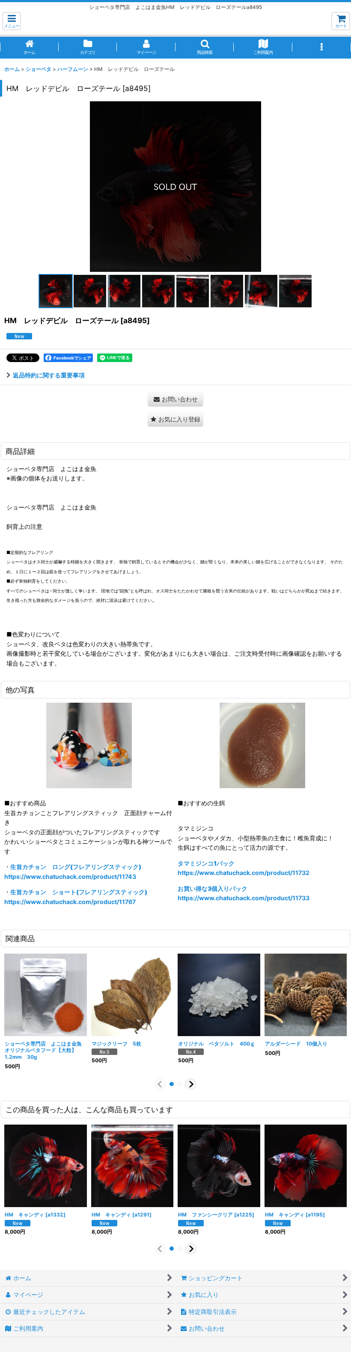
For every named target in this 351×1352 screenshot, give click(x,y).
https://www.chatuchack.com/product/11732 (243, 872)
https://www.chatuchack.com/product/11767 (70, 901)
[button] (11, 21)
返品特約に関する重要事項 (49, 375)
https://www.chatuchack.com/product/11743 (70, 876)
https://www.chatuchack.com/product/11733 (243, 897)
